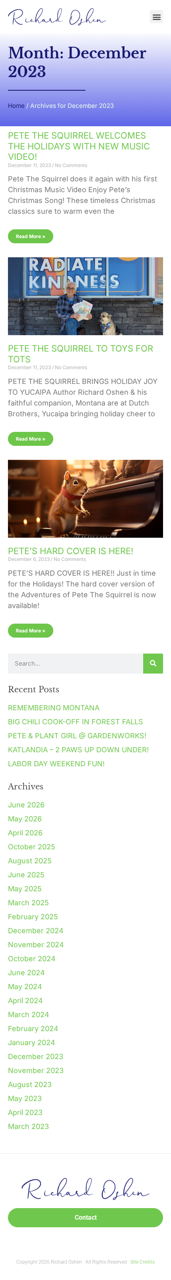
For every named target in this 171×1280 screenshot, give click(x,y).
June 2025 (26, 875)
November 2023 (36, 1070)
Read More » (30, 236)
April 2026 (25, 833)
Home (16, 105)
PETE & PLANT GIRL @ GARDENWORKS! (77, 735)
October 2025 (31, 847)
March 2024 (28, 1014)
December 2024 (36, 930)
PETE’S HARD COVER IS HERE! (70, 551)
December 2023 (35, 1056)
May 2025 (25, 888)
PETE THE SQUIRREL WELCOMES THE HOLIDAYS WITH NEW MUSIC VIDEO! (79, 146)
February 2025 (33, 916)
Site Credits (142, 1262)
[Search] (153, 664)
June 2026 (26, 805)
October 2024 (32, 958)
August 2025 (30, 861)
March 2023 (28, 1126)
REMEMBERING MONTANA (53, 708)
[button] (156, 16)
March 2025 (28, 902)
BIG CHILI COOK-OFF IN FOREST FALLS (75, 722)
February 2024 (33, 1028)
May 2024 (25, 986)
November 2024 (36, 944)
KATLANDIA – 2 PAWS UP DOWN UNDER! (78, 749)
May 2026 (25, 819)
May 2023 (25, 1098)
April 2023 (25, 1112)
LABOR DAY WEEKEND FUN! (56, 763)
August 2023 (30, 1084)
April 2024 (25, 1000)
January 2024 (31, 1042)
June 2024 (26, 972)
